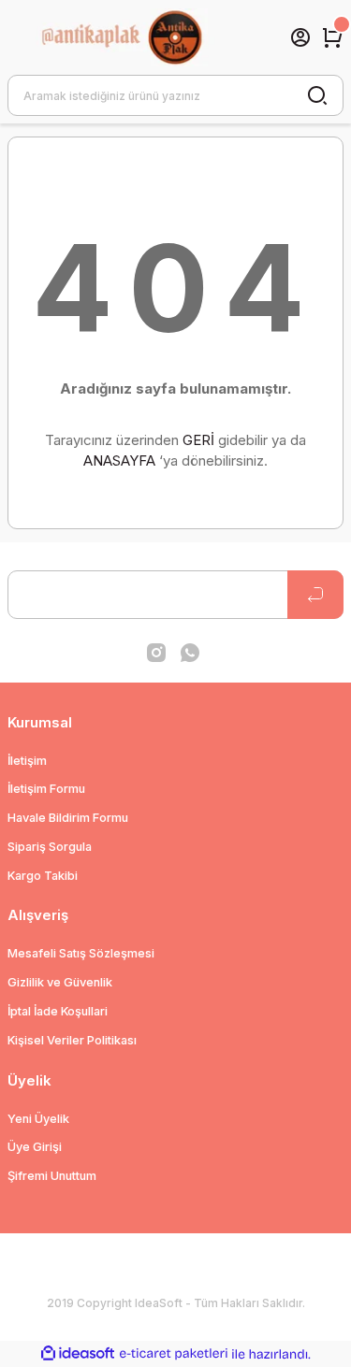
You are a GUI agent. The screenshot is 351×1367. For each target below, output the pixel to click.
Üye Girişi (34, 1147)
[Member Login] (300, 37)
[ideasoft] (77, 1353)
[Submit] (315, 594)
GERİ (198, 440)
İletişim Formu (46, 789)
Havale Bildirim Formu (67, 818)
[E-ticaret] (173, 1354)
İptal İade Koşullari (57, 1011)
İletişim (27, 761)
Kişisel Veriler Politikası (72, 1040)
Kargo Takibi (42, 876)
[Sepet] (332, 37)
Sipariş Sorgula (49, 847)
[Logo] (140, 36)
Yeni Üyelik (38, 1119)
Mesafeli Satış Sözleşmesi (80, 953)
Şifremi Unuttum (51, 1176)
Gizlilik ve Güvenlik (59, 982)
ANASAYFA (119, 460)
